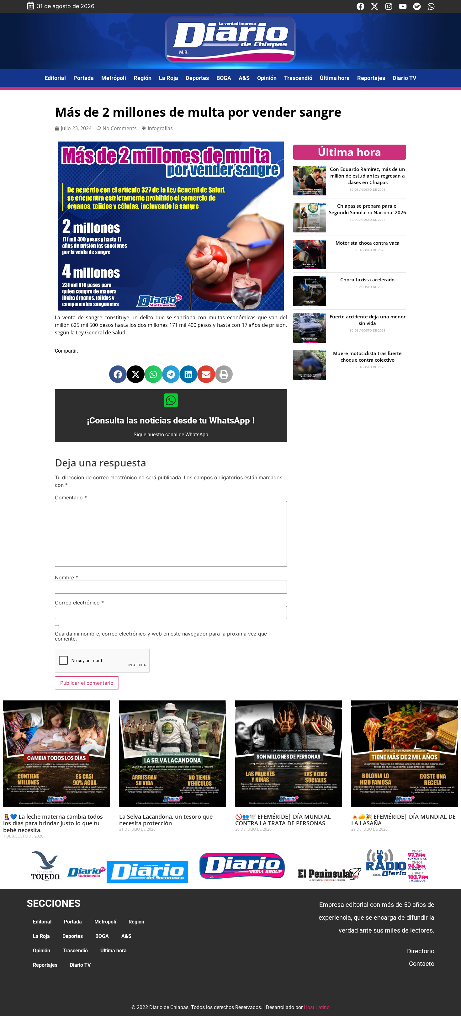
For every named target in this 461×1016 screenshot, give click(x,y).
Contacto (421, 963)
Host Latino (317, 1007)
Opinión (267, 78)
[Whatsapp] (431, 6)
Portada (83, 78)
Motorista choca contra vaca (368, 243)
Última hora (335, 78)
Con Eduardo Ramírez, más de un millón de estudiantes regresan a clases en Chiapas (367, 175)
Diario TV (404, 78)
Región (142, 78)
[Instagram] (388, 6)
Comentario (71, 497)
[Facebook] (360, 6)
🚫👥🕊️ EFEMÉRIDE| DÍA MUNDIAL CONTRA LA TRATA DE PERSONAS (283, 820)
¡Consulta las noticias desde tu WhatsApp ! (171, 420)
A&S (244, 78)
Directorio (420, 951)
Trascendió (298, 78)
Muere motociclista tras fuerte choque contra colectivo (367, 356)
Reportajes (371, 78)
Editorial (55, 78)
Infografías (160, 128)
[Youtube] (402, 6)
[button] (118, 374)
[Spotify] (416, 6)
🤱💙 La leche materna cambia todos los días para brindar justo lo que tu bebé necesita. (53, 823)
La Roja (168, 78)
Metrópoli (113, 78)
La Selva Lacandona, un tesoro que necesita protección (166, 820)
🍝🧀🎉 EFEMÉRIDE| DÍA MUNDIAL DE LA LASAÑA (403, 820)
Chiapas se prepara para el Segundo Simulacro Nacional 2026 (367, 209)
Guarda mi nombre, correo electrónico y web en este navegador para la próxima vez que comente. (161, 636)
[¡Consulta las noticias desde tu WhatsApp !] (171, 400)
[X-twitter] (374, 6)
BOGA (223, 78)
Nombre (66, 577)
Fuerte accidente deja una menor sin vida (367, 319)
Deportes (197, 78)
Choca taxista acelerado (367, 279)
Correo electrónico (79, 602)
